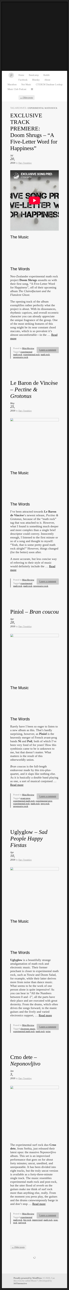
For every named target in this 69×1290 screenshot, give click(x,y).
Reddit (46, 75)
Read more (16, 785)
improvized (37, 1220)
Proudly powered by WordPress (28, 1278)
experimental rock (31, 354)
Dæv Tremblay (25, 163)
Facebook (22, 80)
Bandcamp (34, 75)
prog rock (45, 803)
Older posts (26, 97)
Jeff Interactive (20, 1283)
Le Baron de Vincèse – (34, 389)
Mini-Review (28, 348)
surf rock (22, 1222)
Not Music (26, 84)
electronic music (27, 1028)
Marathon (12, 84)
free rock (27, 1220)
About (47, 80)
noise (48, 1031)
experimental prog (44, 801)
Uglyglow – (28, 838)
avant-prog (25, 798)
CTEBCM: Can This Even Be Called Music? (34, 37)
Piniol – (34, 612)
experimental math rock (24, 801)
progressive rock (20, 357)
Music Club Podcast (17, 89)
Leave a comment (47, 350)
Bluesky (36, 80)
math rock (45, 354)
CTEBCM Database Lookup (49, 84)
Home (21, 75)
